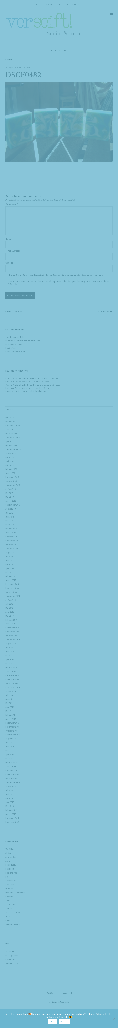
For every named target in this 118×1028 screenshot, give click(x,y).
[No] (114, 1018)
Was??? (64, 1022)
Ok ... (52, 1022)
